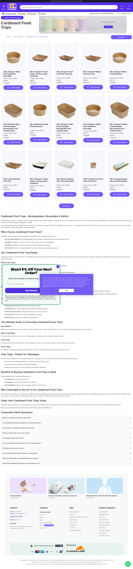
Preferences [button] (80, 286)
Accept (66, 290)
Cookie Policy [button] (46, 286)
